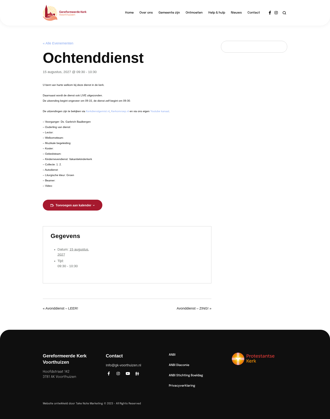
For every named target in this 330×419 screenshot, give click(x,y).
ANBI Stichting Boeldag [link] (186, 375)
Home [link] (129, 12)
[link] (70, 13)
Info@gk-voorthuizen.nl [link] (123, 365)
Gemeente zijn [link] (169, 12)
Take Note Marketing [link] (89, 403)
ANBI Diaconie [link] (179, 365)
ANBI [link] (172, 354)
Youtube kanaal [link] (159, 111)
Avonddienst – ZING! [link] (194, 308)
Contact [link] (253, 12)
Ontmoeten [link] (194, 12)
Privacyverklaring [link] (182, 385)
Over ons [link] (146, 12)
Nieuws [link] (236, 12)
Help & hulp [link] (216, 12)
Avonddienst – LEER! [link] (60, 308)
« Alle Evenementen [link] (58, 43)
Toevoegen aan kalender (73, 205)
